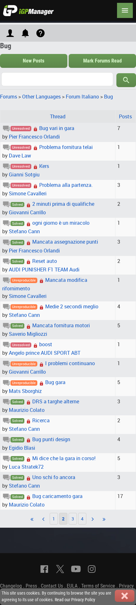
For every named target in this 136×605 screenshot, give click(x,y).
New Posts (33, 61)
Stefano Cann (24, 231)
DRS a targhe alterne (55, 401)
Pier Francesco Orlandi (34, 136)
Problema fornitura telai (66, 147)
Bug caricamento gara (57, 496)
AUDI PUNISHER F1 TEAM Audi (44, 269)
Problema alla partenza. (66, 184)
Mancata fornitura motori (61, 325)
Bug (108, 96)
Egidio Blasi (22, 447)
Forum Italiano (82, 96)
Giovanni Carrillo (27, 212)
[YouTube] (76, 569)
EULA (72, 586)
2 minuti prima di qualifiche (63, 203)
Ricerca (41, 420)
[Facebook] (44, 569)
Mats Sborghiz (25, 391)
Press (31, 586)
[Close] (124, 596)
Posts (125, 116)
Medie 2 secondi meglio (71, 306)
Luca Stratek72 (26, 466)
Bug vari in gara (56, 128)
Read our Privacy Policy (75, 599)
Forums (8, 96)
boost (45, 344)
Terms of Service (98, 586)
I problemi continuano (70, 363)
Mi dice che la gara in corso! (64, 458)
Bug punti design (51, 439)
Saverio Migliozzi (28, 333)
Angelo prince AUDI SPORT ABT (44, 352)
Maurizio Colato (27, 409)
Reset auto (44, 261)
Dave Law (20, 155)
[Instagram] (92, 569)
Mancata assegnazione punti (65, 241)
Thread (57, 116)
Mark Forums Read (102, 61)
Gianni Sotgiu (24, 174)
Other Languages (41, 96)
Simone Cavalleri (27, 193)
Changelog (11, 586)
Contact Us (52, 586)
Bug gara (55, 382)
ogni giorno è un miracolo (61, 222)
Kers (44, 166)
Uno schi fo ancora (53, 477)
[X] (60, 569)
